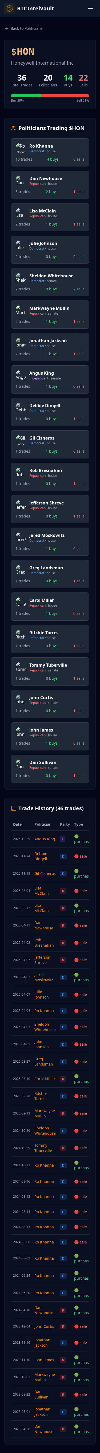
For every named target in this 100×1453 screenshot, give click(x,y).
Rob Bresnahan (44, 942)
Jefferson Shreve (42, 960)
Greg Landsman (43, 1061)
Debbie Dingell (40, 856)
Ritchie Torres (40, 1096)
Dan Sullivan (41, 1394)
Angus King (44, 838)
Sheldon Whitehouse (45, 1027)
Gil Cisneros (45, 873)
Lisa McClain (41, 891)
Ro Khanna (44, 1010)
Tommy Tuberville (43, 1148)
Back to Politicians (27, 28)
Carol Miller (44, 1078)
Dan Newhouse (43, 925)
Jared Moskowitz (43, 977)
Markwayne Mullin (44, 1113)
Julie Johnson (41, 994)
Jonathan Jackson (42, 1342)
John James (44, 1359)
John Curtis (44, 1326)
